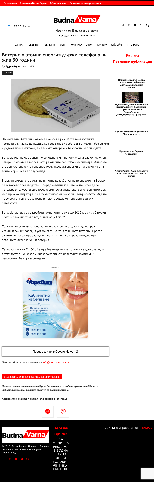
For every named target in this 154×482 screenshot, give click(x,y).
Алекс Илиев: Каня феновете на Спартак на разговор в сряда (131, 173)
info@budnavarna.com (56, 362)
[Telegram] (135, 25)
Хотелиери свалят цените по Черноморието (131, 132)
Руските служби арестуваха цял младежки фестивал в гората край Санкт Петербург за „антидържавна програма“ (131, 109)
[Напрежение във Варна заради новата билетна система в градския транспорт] (132, 73)
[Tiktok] (123, 25)
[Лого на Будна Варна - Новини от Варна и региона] (77, 20)
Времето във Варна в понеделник (131, 152)
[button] (147, 25)
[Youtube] (22, 459)
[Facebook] (117, 25)
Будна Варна (12, 66)
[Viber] (141, 25)
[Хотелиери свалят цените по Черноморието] (132, 124)
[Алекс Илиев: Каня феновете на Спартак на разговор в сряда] (132, 164)
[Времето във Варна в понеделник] (132, 144)
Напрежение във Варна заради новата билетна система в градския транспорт (131, 83)
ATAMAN (146, 428)
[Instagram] (129, 25)
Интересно (7, 73)
